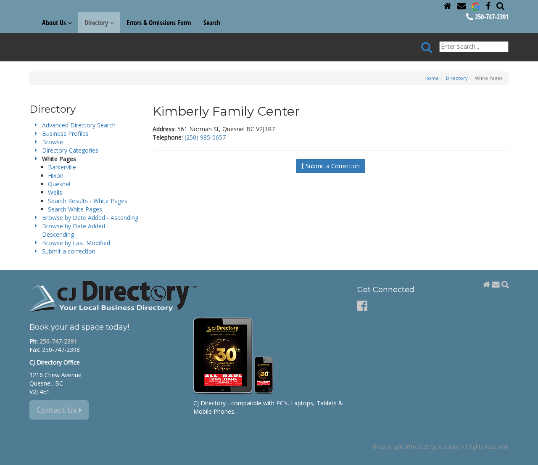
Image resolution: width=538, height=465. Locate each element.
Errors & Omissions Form (159, 22)
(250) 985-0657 (205, 137)
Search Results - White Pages (87, 201)
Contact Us (58, 410)
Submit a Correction (332, 166)
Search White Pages (75, 209)
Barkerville (62, 167)
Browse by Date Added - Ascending (90, 218)
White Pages (59, 159)
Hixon (55, 176)
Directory (457, 78)
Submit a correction (68, 251)
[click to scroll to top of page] (526, 455)
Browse (52, 142)
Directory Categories (70, 150)
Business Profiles (65, 133)
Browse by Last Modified (76, 243)
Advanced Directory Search (79, 125)
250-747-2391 (491, 16)
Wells (55, 192)
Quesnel (59, 184)
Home (432, 78)
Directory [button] (97, 22)
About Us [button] (55, 22)
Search (211, 22)
